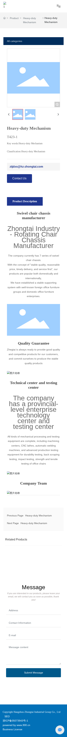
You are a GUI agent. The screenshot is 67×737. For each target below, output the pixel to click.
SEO (7, 716)
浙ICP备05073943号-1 (15, 720)
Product (14, 18)
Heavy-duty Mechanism (29, 20)
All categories (14, 41)
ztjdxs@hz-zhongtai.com (26, 166)
